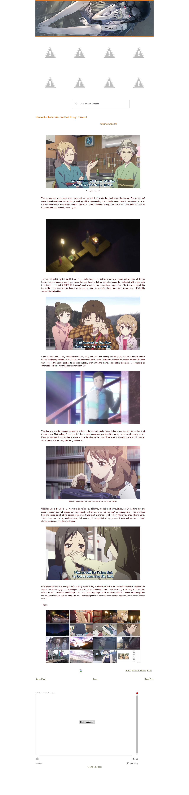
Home (94, 679)
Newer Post (40, 679)
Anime (128, 670)
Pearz (149, 670)
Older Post (149, 679)
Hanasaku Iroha (139, 670)
